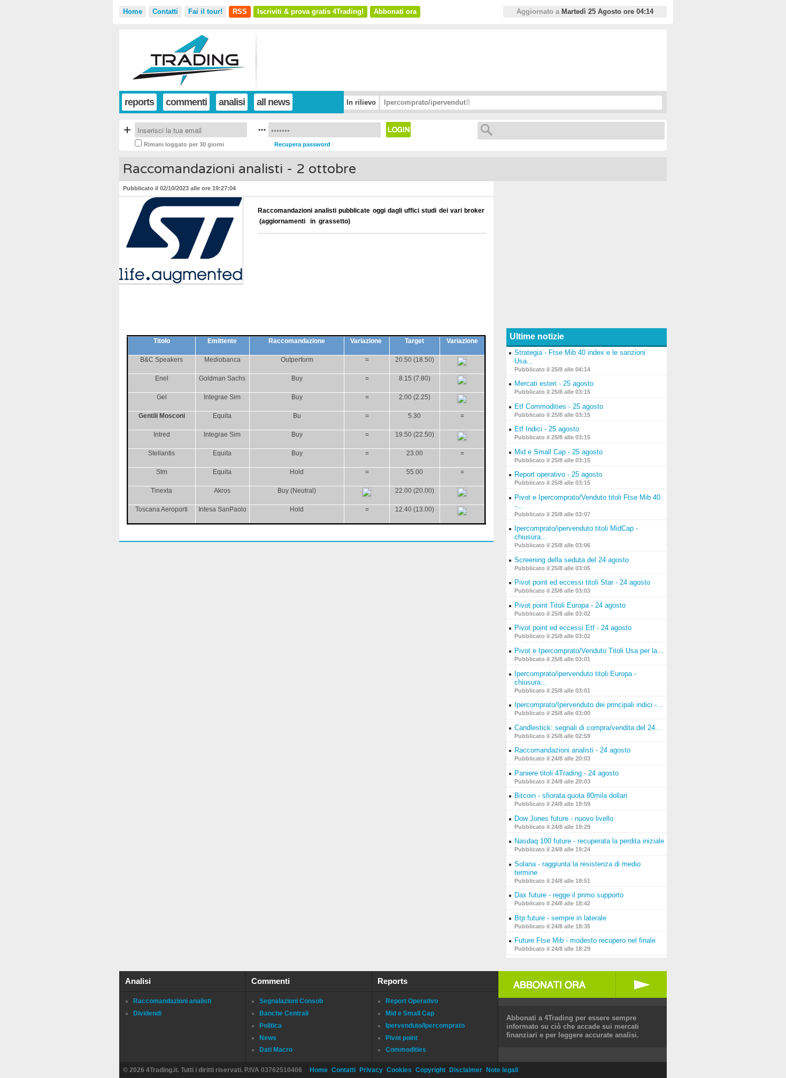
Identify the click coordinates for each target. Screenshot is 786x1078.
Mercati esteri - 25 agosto (554, 383)
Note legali (502, 1070)
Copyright (430, 1070)
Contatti (165, 11)
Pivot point (402, 1038)
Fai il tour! (205, 11)
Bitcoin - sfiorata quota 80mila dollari (570, 796)
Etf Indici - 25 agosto (546, 429)
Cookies (399, 1070)
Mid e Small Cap (410, 1013)
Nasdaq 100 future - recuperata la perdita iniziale (589, 841)
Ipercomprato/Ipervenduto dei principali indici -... (588, 705)
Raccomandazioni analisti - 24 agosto (572, 750)
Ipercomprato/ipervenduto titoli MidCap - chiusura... (470, 102)
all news (273, 102)
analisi (232, 102)
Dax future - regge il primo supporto (568, 895)
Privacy (371, 1070)
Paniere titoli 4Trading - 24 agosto (566, 773)
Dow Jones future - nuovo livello (563, 819)
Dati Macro (275, 1049)
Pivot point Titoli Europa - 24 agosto (570, 605)
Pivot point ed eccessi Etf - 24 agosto (572, 628)
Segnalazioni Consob (291, 1001)
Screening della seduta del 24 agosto (571, 560)
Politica (270, 1025)
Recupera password (302, 144)
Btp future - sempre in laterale (560, 918)
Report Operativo (412, 1001)
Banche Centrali (284, 1013)
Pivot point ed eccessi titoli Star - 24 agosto (582, 582)
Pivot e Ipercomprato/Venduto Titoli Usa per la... (589, 651)
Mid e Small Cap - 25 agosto (558, 452)
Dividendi (147, 1013)
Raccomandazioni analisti (172, 1001)
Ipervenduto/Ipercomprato (425, 1025)
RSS (240, 11)
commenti (186, 102)
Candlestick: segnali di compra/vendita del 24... (587, 728)
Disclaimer (465, 1070)
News (267, 1038)
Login (398, 129)
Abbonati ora (395, 11)
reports (139, 102)
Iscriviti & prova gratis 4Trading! (310, 11)
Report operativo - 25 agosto (558, 474)
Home (132, 11)
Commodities (406, 1049)
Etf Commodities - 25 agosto (558, 406)
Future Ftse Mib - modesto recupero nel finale (585, 940)
